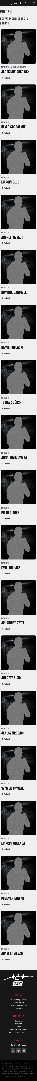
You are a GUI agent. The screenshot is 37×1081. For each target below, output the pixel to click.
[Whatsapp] (13, 1050)
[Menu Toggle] (34, 3)
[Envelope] (24, 1050)
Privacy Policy (24, 1066)
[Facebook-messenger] (18, 1050)
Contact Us (18, 1040)
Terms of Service (19, 1071)
